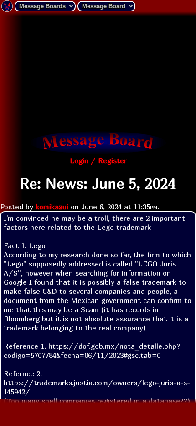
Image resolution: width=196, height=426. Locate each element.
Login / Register (98, 160)
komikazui (52, 206)
